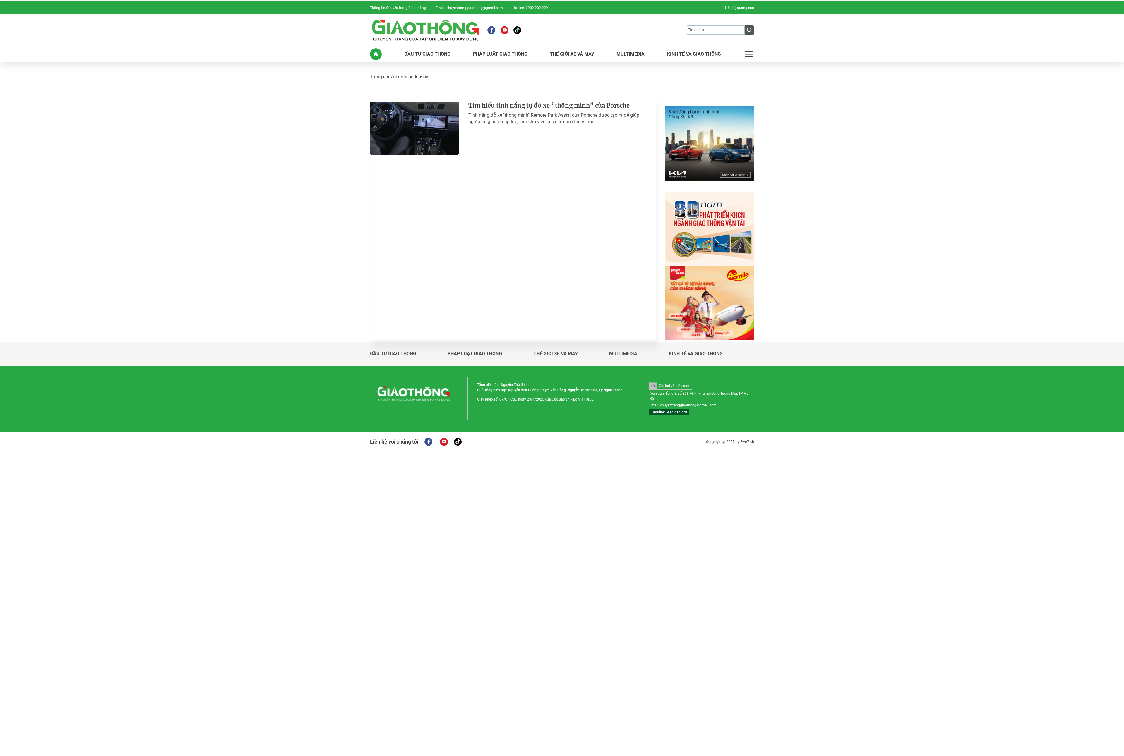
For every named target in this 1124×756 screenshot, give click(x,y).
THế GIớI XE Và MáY (572, 54)
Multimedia (623, 353)
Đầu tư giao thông (393, 353)
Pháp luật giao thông (475, 353)
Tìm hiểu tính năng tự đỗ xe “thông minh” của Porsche (549, 105)
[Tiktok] (517, 30)
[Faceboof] (428, 442)
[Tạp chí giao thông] (425, 30)
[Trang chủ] (376, 54)
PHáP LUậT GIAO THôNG (500, 54)
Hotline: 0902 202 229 (530, 8)
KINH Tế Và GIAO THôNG (694, 54)
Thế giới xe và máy (556, 353)
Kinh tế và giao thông (696, 353)
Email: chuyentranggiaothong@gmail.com (469, 8)
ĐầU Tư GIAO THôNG (427, 54)
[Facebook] (491, 30)
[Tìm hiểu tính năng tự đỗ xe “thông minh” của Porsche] (414, 128)
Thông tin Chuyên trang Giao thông (398, 8)
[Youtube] (504, 30)
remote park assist (412, 77)
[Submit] (749, 30)
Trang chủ (380, 77)
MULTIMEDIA (630, 54)
